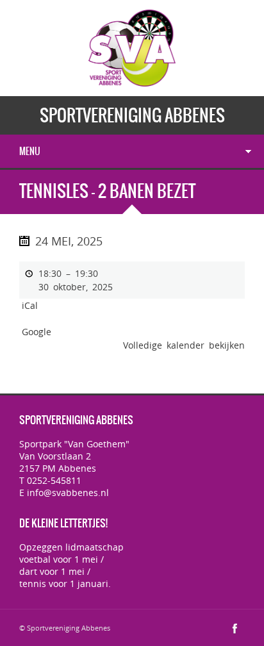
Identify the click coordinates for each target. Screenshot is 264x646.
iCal (30, 305)
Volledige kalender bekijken (184, 345)
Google (36, 332)
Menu (29, 151)
